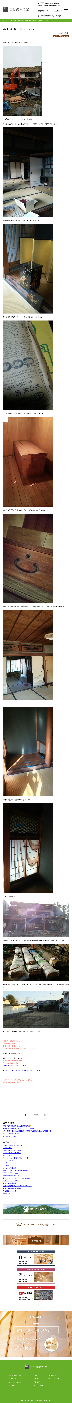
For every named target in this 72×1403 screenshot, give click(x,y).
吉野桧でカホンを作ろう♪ (12, 1176)
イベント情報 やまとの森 (12, 1150)
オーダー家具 (7, 1155)
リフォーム (6, 1165)
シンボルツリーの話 (9, 1136)
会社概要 (37, 1382)
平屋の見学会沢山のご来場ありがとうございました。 (21, 1128)
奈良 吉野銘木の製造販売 (12, 1188)
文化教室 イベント (9, 1191)
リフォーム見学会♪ (9, 1168)
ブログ (5, 1163)
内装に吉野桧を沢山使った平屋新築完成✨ (17, 1126)
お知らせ (37, 1375)
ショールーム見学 (15, 1382)
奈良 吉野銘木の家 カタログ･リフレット (17, 1186)
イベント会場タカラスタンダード (14, 1145)
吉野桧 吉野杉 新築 (10, 1173)
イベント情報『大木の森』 (12, 1153)
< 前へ (26, 1115)
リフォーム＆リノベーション (18, 1379)
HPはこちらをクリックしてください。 (16, 1066)
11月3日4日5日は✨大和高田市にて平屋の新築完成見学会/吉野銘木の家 (27, 1131)
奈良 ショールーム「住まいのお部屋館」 (17, 1178)
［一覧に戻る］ (36, 1115)
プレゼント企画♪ (9, 1160)
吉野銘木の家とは (15, 1375)
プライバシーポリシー (55, 1379)
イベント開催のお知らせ (11, 1133)
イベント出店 (7, 1148)
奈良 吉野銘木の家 (61, 36)
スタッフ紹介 (38, 1386)
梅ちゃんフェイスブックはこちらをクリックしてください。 (23, 1070)
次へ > (46, 1115)
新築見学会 (6, 1193)
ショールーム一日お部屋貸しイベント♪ (16, 1158)
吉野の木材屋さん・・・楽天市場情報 (15, 1171)
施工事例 (12, 1386)
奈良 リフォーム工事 (10, 1181)
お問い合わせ (52, 1375)
